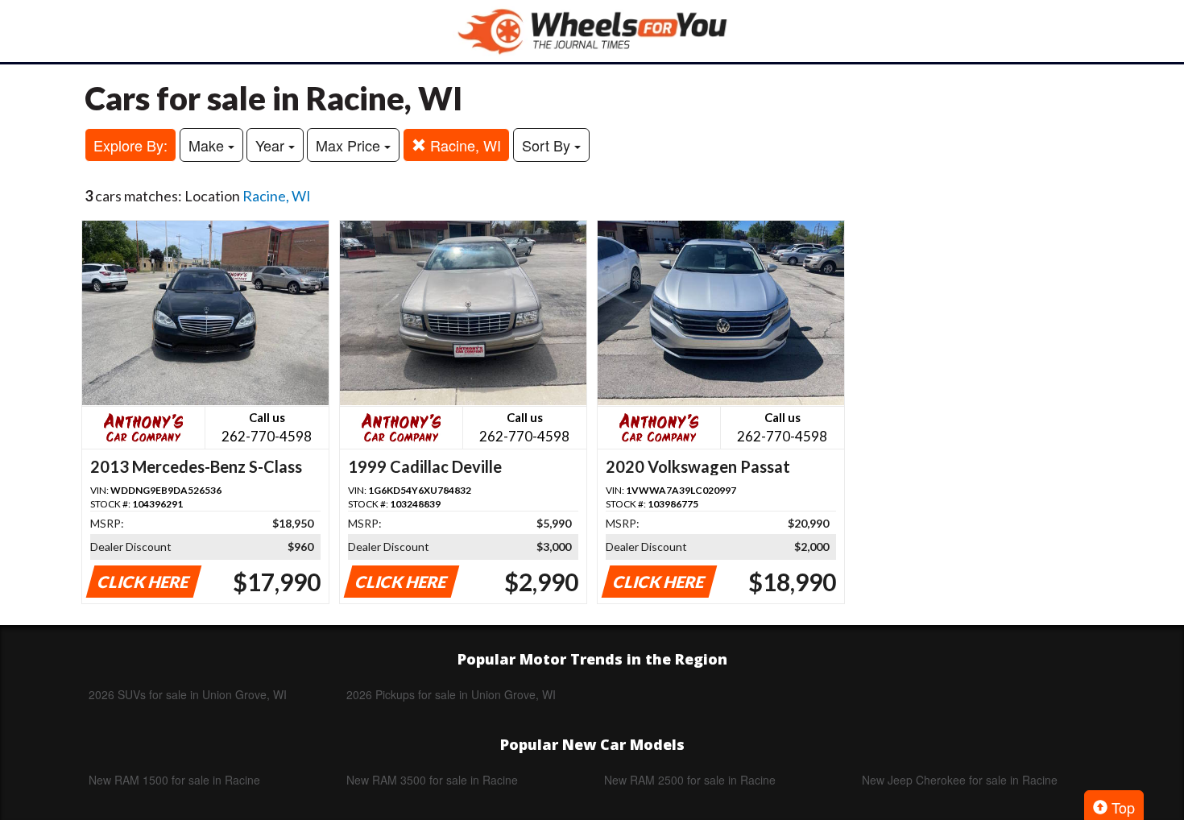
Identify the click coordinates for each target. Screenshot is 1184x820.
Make (208, 145)
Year (271, 145)
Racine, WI (463, 145)
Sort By (548, 145)
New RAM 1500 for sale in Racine (174, 780)
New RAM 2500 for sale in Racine (690, 780)
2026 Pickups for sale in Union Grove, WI (451, 694)
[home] (592, 31)
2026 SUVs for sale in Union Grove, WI (188, 694)
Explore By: (130, 145)
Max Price (350, 145)
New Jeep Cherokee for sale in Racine (960, 780)
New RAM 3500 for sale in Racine (432, 780)
